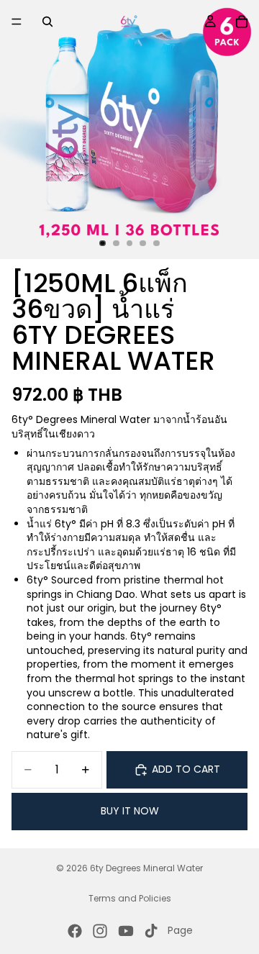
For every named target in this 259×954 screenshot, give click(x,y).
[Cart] (242, 21)
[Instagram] (100, 931)
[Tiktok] (151, 931)
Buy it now (130, 811)
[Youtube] (126, 931)
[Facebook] (74, 931)
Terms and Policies (129, 898)
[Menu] (16, 21)
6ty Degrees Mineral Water (146, 868)
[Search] (47, 21)
